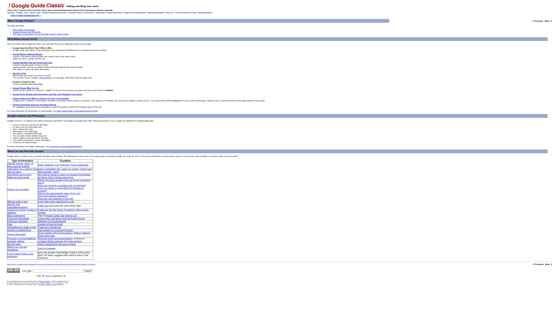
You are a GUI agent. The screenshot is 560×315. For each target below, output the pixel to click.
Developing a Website (95, 10)
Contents (22, 10)
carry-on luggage (46, 248)
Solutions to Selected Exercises (54, 13)
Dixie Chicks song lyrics (60, 177)
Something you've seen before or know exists (19, 176)
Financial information (18, 218)
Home (9, 10)
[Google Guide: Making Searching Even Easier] (58, 8)
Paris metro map (46, 236)
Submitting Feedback (156, 13)
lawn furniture (45, 172)
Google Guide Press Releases (134, 13)
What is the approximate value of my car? (59, 193)
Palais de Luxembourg (49, 227)
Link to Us (169, 13)
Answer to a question (18, 189)
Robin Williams (46, 165)
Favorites (37, 10)
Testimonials (100, 13)
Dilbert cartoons (82, 233)
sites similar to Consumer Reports (55, 230)
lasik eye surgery (70, 169)
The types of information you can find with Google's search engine (41, 34)
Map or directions (16, 215)
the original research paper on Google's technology (64, 175)
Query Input (47, 10)
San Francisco (62, 165)
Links (26, 13)
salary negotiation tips (49, 169)
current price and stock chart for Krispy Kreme (61, 218)
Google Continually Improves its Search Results (34, 105)
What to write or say (17, 201)
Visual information (16, 234)
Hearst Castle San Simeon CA (61, 215)
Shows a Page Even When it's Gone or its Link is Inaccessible (41, 98)
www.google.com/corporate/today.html (66, 146)
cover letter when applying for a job (56, 201)
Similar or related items (19, 230)
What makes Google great (24, 30)
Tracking (19, 13)
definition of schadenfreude (52, 221)
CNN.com (43, 206)
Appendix (109, 10)
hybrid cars (86, 169)
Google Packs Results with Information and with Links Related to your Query (47, 94)
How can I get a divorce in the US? (56, 198)
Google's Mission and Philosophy (27, 32)
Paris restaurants (80, 165)
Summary (11, 13)
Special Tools (78, 10)
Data (9, 224)
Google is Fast (19, 73)
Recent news (14, 244)
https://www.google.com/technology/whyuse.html (77, 111)
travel (56, 172)
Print (30, 10)
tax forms (42, 177)
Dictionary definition (17, 221)
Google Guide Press (114, 13)
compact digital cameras (50, 241)
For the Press (89, 13)
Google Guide (45, 281)
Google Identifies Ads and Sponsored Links (32, 63)
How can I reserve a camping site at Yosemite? (62, 185)
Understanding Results (62, 10)
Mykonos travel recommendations (55, 238)
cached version (45, 78)
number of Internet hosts (50, 224)
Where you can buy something (17, 248)
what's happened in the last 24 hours (57, 244)
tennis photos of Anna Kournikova (55, 233)
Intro (15, 10)
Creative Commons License (185, 13)
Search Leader (35, 13)
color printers (75, 241)
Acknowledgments (205, 13)
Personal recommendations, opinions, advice (21, 240)
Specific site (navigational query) (17, 205)
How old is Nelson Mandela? (53, 196)
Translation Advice (75, 13)
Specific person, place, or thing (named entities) (20, 165)
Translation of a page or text (21, 227)
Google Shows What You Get (26, 88)
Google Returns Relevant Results (28, 54)
